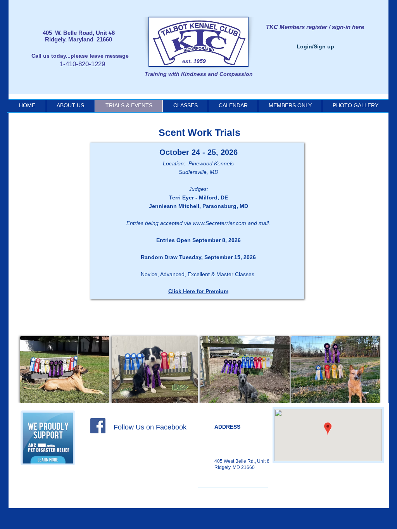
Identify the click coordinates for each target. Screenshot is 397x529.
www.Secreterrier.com (219, 223)
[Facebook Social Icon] (97, 425)
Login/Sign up (315, 46)
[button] (233, 105)
